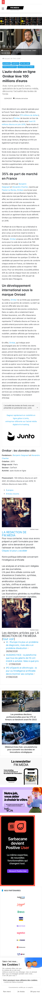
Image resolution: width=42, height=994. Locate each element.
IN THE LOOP (15, 58)
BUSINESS (6, 63)
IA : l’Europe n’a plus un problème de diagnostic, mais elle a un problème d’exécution (22, 645)
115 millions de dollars (29, 115)
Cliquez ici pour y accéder (14, 550)
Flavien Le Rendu (9, 190)
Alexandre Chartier (20, 187)
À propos (9, 490)
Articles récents (12, 494)
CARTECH (15, 63)
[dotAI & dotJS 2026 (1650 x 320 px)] (21, 21)
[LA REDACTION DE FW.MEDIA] (16, 526)
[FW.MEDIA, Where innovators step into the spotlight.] (15, 8)
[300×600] (17, 885)
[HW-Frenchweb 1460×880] (21, 812)
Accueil (7, 58)
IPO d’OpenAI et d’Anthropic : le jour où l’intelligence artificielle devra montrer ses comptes (21, 671)
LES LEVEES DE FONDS (26, 67)
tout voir (8, 639)
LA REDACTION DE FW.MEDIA (14, 534)
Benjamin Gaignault (21, 455)
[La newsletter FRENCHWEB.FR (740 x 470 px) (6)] (21, 784)
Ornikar (17, 118)
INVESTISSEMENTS (9, 67)
